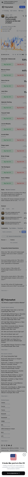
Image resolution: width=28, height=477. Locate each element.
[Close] (24, 454)
